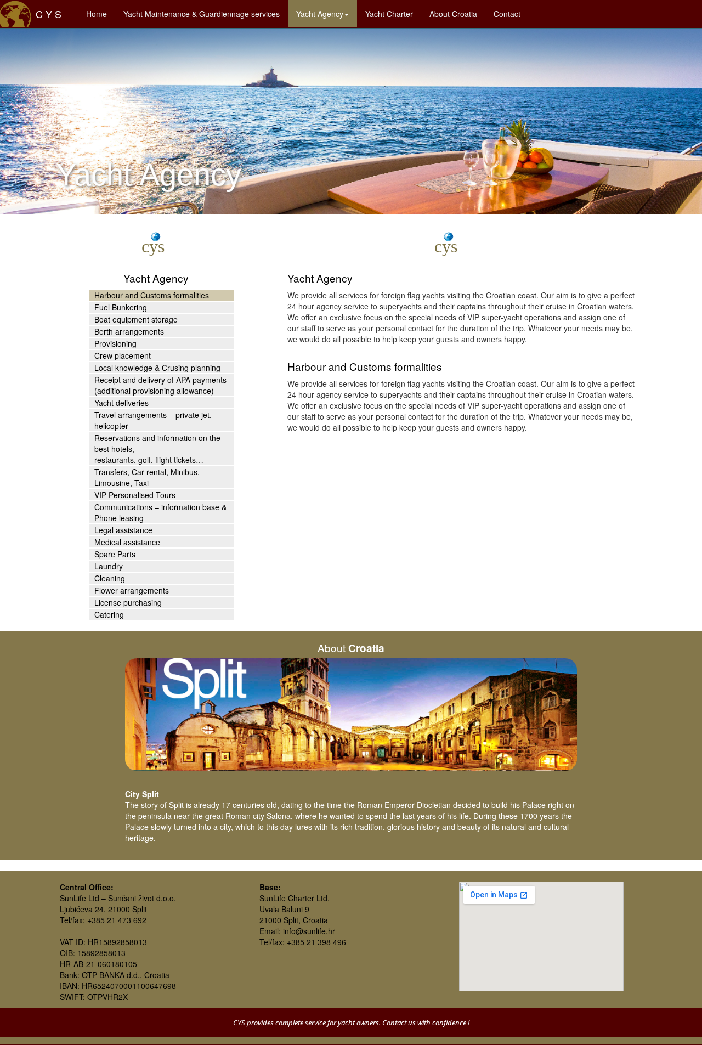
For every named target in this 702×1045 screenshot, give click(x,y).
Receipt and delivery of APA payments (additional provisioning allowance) (160, 385)
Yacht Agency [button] (319, 13)
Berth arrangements (129, 331)
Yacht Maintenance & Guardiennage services (201, 13)
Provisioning (115, 343)
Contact (511, 13)
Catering (109, 614)
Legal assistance (123, 529)
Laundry (108, 566)
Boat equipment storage (136, 319)
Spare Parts (114, 554)
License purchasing (128, 602)
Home (100, 13)
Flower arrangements (131, 590)
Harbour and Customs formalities (151, 295)
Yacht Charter (393, 13)
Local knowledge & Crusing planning (157, 367)
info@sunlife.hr (309, 930)
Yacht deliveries (121, 402)
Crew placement (122, 355)
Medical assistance (127, 541)
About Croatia (457, 13)
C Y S (44, 14)
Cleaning (109, 578)
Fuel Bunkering (120, 307)
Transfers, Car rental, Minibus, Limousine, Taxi (147, 477)
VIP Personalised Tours (135, 494)
